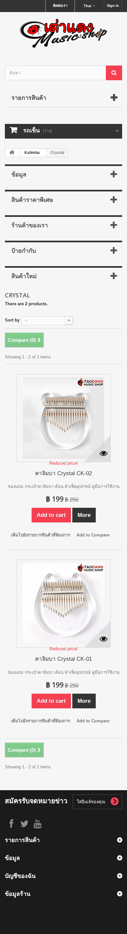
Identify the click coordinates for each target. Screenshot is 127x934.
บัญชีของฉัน (20, 876)
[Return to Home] (12, 153)
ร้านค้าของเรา (29, 225)
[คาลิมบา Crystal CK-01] (63, 603)
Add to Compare (93, 535)
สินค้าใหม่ (24, 276)
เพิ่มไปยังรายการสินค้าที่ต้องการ (40, 535)
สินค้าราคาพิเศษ (32, 199)
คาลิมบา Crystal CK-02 (63, 473)
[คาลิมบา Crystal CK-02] (63, 418)
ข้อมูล (18, 174)
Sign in (113, 6)
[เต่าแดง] (63, 33)
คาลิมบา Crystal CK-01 (63, 659)
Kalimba (32, 152)
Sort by (12, 320)
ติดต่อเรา (60, 6)
